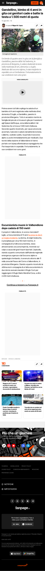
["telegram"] (28, 445)
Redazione (35, 469)
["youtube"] (13, 445)
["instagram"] (9, 445)
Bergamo (4, 359)
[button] (41, 25)
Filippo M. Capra (17, 25)
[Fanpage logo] (12, 3)
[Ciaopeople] (22, 565)
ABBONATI (34, 3)
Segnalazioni (14, 466)
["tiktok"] (4, 445)
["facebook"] (23, 445)
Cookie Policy (6, 469)
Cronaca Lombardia (14, 359)
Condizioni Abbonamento (21, 469)
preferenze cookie (8, 473)
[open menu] (2, 3)
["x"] (18, 445)
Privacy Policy (26, 466)
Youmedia (5, 466)
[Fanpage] (22, 508)
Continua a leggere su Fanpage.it (22, 285)
